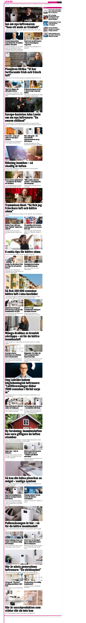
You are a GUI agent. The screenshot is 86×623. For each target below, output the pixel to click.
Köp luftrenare (15, 4)
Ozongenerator (47, 4)
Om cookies (58, 616)
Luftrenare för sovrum (37, 4)
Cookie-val (52, 616)
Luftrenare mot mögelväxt (25, 4)
